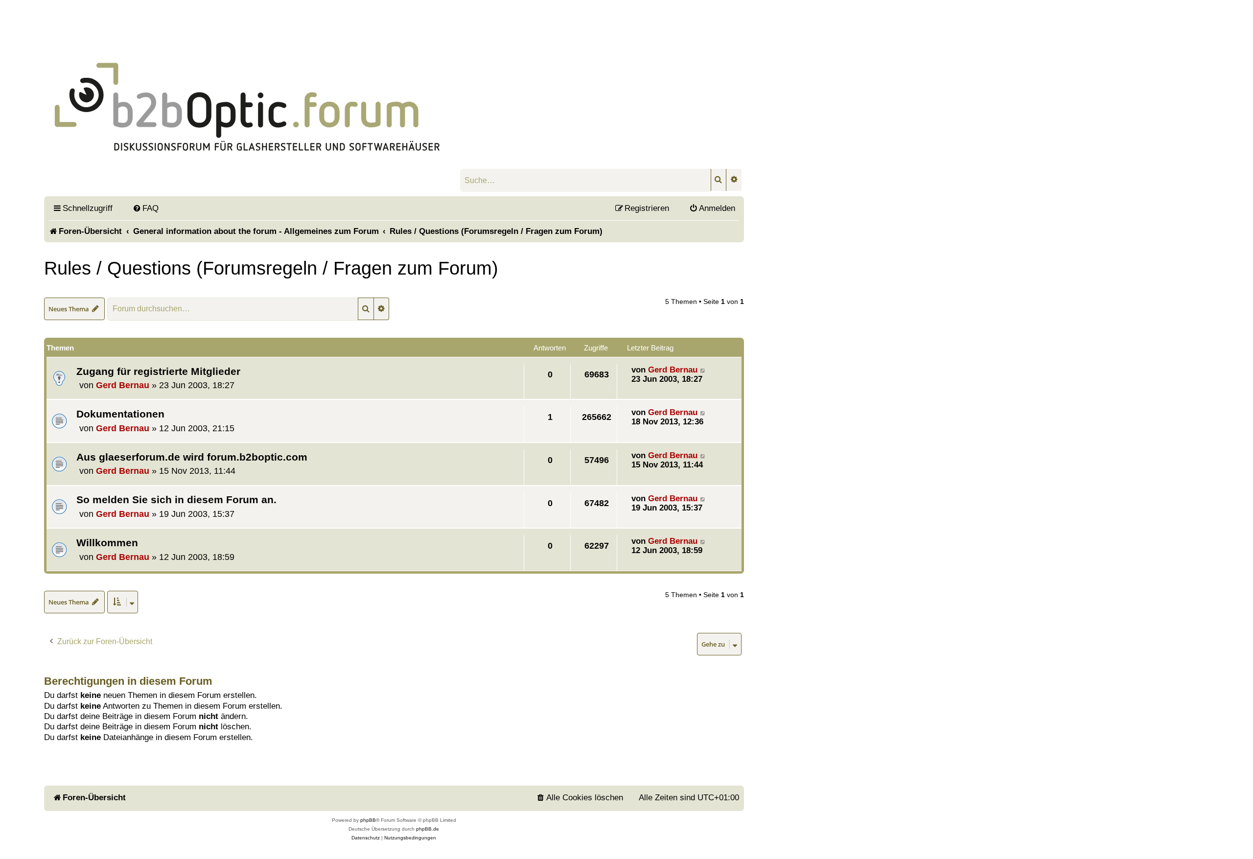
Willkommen (107, 542)
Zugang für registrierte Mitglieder (158, 371)
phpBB (368, 820)
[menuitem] (145, 208)
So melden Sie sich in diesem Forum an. (176, 499)
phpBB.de (427, 829)
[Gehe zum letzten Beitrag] (703, 369)
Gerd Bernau (122, 385)
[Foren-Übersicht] (287, 93)
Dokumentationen (120, 413)
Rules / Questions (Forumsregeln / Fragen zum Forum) (271, 268)
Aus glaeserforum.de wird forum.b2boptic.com (191, 457)
